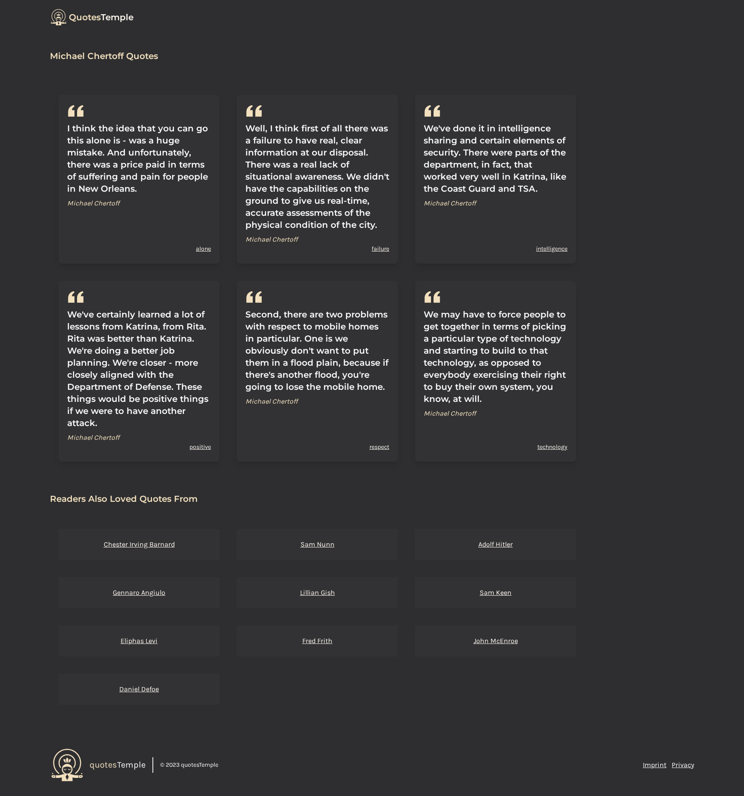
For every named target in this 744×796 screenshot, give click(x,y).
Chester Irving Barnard (139, 544)
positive (200, 447)
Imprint (654, 765)
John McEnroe (496, 641)
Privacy (683, 765)
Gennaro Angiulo (139, 592)
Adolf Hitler (495, 544)
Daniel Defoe (139, 689)
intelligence (551, 248)
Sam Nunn (318, 544)
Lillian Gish (317, 592)
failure (380, 248)
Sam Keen (496, 592)
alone (203, 248)
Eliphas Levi (139, 641)
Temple (101, 17)
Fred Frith (317, 641)
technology (552, 447)
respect (379, 447)
